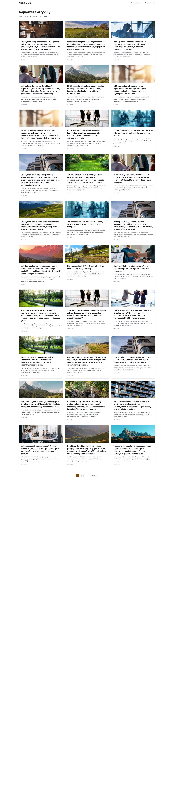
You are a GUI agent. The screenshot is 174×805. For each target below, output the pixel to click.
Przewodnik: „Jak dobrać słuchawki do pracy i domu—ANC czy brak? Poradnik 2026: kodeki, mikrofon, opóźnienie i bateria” (133, 359)
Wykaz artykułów (137, 3)
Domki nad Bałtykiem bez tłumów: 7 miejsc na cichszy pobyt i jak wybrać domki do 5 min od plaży (132, 268)
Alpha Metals (26, 3)
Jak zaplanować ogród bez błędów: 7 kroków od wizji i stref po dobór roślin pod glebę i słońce (133, 133)
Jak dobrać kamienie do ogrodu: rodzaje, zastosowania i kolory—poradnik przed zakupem (85, 224)
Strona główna (150, 3)
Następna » (93, 475)
